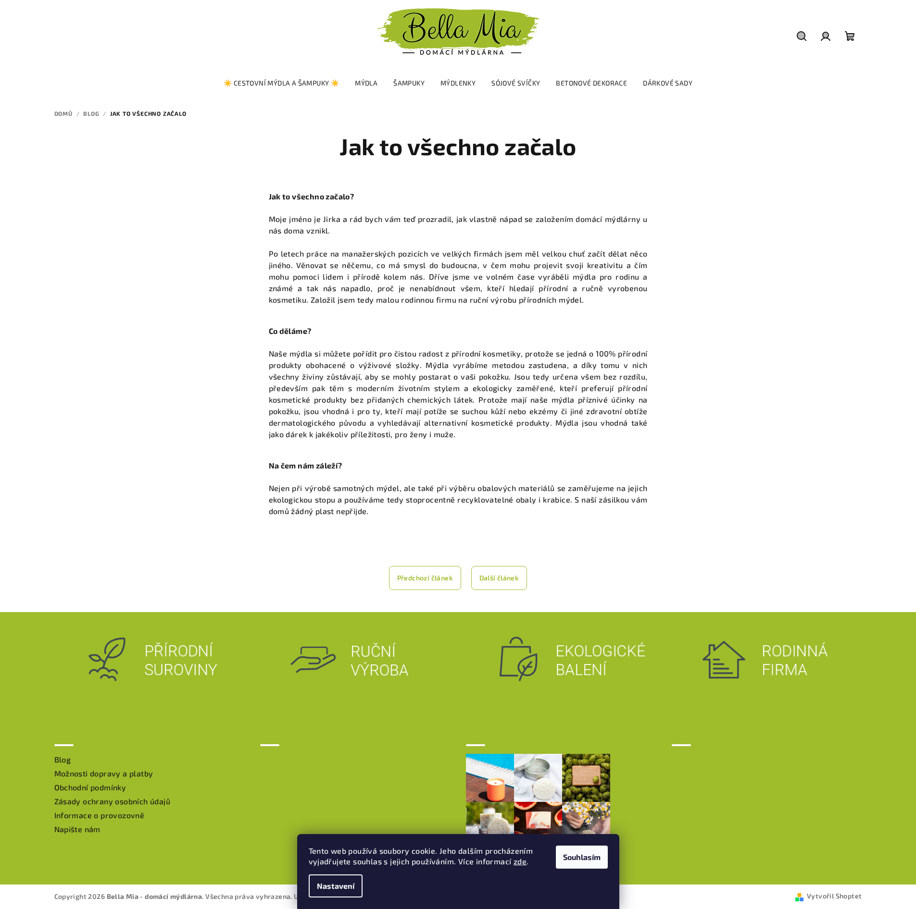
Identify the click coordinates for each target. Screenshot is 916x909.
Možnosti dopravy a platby (103, 773)
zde (520, 861)
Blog (62, 759)
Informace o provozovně (99, 815)
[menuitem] (281, 83)
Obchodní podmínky (90, 787)
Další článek (499, 578)
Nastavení (335, 885)
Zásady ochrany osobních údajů (112, 801)
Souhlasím (582, 856)
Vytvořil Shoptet (834, 896)
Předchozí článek (425, 578)
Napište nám (77, 829)
